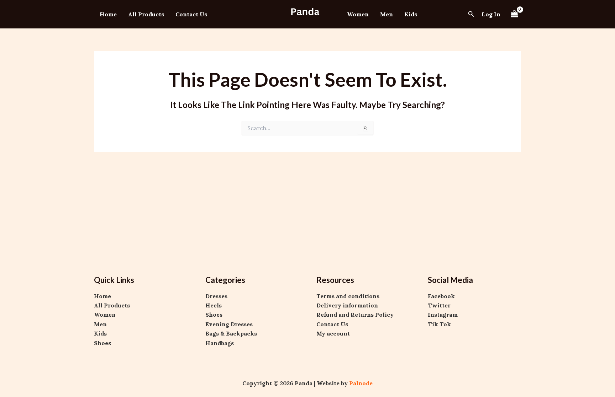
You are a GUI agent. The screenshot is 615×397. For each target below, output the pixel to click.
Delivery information (347, 305)
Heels (213, 305)
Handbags (219, 343)
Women (358, 14)
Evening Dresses (229, 324)
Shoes (102, 343)
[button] (471, 14)
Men (386, 14)
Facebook (441, 296)
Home (108, 14)
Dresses (216, 296)
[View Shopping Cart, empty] (514, 14)
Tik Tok (439, 324)
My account (333, 333)
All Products (146, 14)
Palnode (361, 383)
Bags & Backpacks (231, 333)
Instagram (443, 314)
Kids (410, 14)
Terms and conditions (347, 296)
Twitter (439, 305)
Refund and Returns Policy (355, 314)
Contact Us (191, 14)
